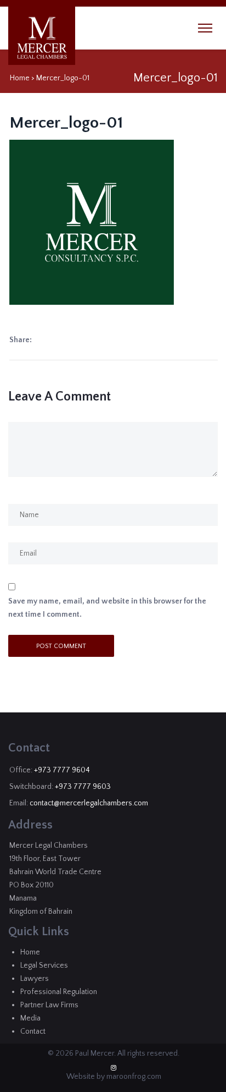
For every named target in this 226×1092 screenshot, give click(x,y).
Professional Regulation (58, 991)
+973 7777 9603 (83, 786)
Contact (33, 1031)
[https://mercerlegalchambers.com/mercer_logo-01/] (36, 340)
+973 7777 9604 (62, 770)
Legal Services (44, 965)
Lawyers (34, 978)
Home (20, 78)
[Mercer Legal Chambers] (42, 38)
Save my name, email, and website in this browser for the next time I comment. (107, 608)
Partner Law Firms (49, 1005)
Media (30, 1018)
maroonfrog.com (133, 1076)
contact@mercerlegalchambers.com (89, 803)
